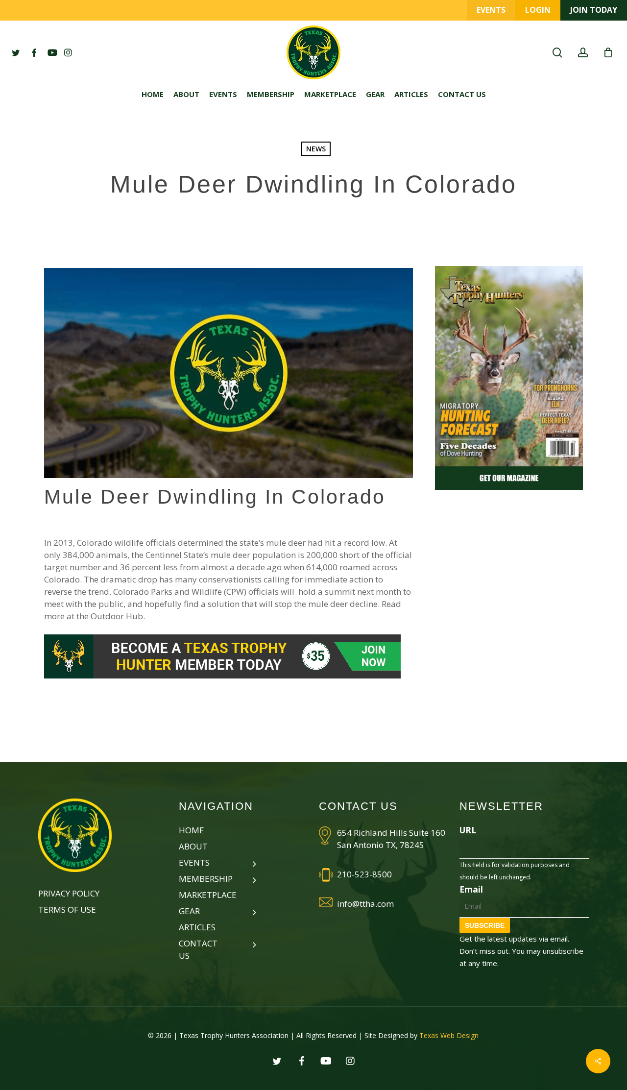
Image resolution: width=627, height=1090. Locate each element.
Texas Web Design (449, 1035)
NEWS (316, 148)
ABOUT (193, 846)
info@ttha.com (365, 903)
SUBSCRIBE (485, 925)
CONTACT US (198, 949)
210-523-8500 (364, 874)
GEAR (189, 911)
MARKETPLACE (208, 894)
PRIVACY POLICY (68, 893)
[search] (557, 53)
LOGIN (538, 9)
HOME (191, 830)
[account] (583, 53)
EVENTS (491, 9)
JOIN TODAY (593, 9)
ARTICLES (197, 927)
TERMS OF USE (67, 909)
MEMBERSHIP (202, 878)
